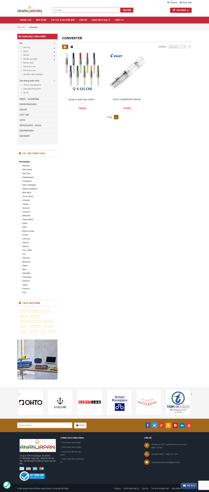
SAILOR (23, 109)
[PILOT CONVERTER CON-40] (127, 71)
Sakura (26, 246)
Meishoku (27, 215)
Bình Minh (27, 192)
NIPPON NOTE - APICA (30, 125)
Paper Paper (28, 219)
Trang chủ (21, 27)
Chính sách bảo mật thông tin (72, 460)
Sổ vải (26, 92)
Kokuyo (26, 242)
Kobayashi (27, 277)
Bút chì (26, 55)
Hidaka (26, 204)
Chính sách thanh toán (71, 442)
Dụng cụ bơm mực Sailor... (82, 99)
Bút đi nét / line (29, 66)
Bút (21, 43)
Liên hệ (145, 488)
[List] (72, 47)
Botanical (26, 261)
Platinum (26, 288)
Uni (24, 253)
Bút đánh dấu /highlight (33, 74)
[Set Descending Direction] (189, 46)
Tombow (26, 257)
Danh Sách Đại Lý (131, 488)
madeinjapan (35, 326)
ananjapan (33, 311)
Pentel (25, 234)
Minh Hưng (27, 169)
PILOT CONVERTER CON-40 (127, 99)
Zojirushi (26, 208)
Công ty (117, 488)
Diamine (26, 280)
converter (35, 316)
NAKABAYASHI (27, 130)
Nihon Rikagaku (29, 184)
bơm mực (46, 311)
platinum (33, 331)
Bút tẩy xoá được (30, 58)
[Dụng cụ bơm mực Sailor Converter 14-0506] (82, 71)
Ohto (25, 227)
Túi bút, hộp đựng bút (32, 84)
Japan (25, 284)
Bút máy (26, 47)
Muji (24, 269)
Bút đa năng (28, 62)
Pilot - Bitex (27, 250)
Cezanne (26, 211)
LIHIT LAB (24, 114)
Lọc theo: (162, 46)
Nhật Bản (26, 273)
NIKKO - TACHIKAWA (29, 98)
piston (23, 331)
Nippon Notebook (30, 188)
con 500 (24, 316)
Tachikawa (27, 181)
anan (23, 311)
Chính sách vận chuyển (71, 447)
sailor (43, 331)
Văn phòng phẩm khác (29, 80)
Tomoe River (28, 196)
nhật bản (48, 326)
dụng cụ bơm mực (28, 321)
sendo (52, 331)
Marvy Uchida (28, 231)
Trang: (109, 117)
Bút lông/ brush (29, 70)
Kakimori (26, 165)
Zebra (25, 265)
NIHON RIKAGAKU (28, 104)
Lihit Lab (26, 238)
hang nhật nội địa (47, 321)
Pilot (24, 292)
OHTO (22, 120)
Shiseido (26, 200)
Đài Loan (26, 173)
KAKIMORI (25, 135)
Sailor (25, 223)
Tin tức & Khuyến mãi (160, 488)
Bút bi (25, 51)
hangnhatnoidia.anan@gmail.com (165, 462)
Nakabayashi (28, 177)
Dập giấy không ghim (32, 88)
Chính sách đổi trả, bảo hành (70, 453)
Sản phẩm (176, 488)
